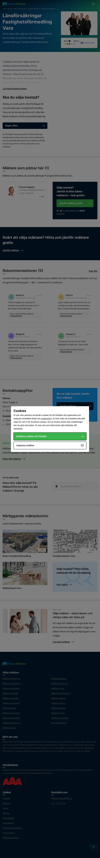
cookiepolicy (46, 418)
